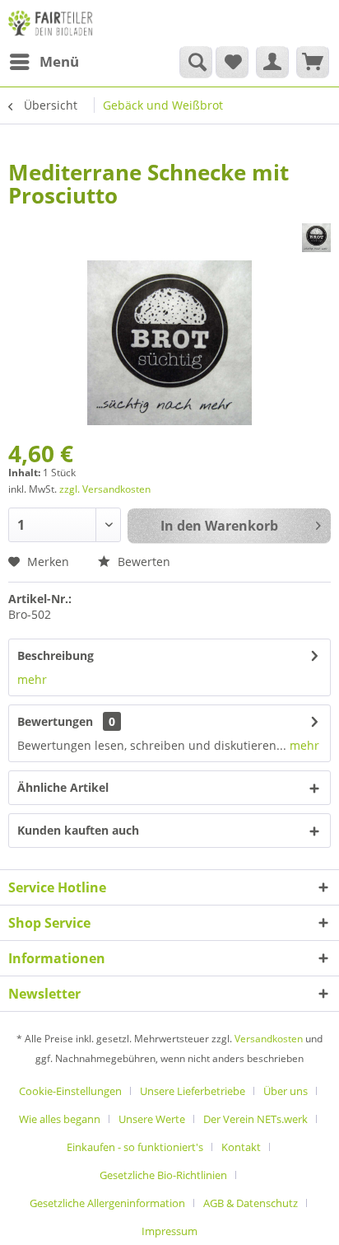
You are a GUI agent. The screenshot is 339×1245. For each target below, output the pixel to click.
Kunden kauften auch (78, 830)
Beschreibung (55, 655)
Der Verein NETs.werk (255, 1119)
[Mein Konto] (272, 61)
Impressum (169, 1231)
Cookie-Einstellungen (70, 1091)
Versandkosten (269, 1039)
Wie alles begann (59, 1119)
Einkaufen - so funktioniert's (135, 1147)
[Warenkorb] (312, 61)
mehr (32, 679)
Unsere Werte (151, 1119)
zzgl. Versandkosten (105, 489)
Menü (59, 61)
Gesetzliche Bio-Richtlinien (163, 1175)
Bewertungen (55, 721)
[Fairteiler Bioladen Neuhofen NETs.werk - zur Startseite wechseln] (51, 22)
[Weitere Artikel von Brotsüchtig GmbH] (316, 237)
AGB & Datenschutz (250, 1203)
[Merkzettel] (232, 61)
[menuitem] (43, 61)
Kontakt (241, 1147)
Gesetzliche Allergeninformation (107, 1203)
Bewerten (142, 561)
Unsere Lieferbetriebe (192, 1091)
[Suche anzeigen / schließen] (195, 61)
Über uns (285, 1091)
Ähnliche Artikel (63, 787)
